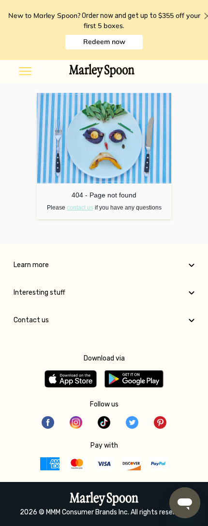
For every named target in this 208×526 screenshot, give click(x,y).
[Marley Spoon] (104, 500)
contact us (80, 207)
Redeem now (104, 41)
